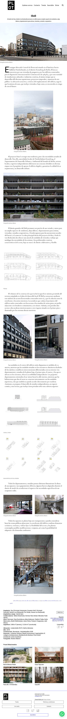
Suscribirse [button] (33, 714)
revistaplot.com (38, 696)
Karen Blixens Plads (9, 664)
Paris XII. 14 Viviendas (10, 684)
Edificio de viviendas (58, 618)
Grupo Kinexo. (47, 699)
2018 (52, 618)
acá (19, 600)
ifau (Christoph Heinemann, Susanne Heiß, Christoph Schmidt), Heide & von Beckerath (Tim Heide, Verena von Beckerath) (24, 611)
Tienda (43, 5)
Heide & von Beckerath (57, 619)
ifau (56, 620)
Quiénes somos (27, 5)
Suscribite (50, 5)
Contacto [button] (49, 706)
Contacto (37, 5)
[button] (62, 714)
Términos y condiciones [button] (49, 702)
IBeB (53, 620)
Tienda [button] (16, 702)
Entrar (57, 5)
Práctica (60, 612)
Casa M (37, 684)
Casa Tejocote (39, 664)
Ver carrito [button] (16, 706)
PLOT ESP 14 (60, 620)
